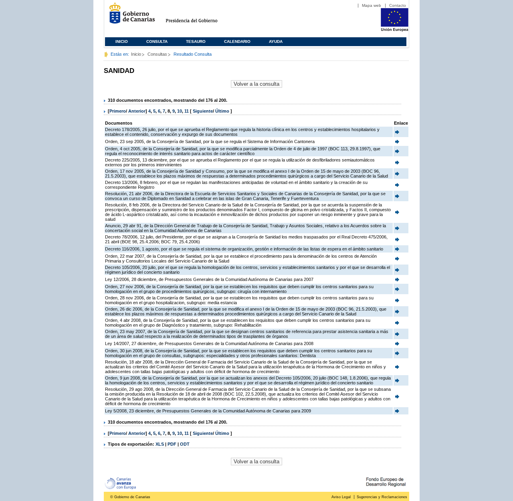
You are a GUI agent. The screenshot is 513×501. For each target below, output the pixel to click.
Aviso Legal (341, 497)
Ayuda (276, 41)
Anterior (136, 111)
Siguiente (203, 111)
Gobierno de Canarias (129, 16)
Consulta (157, 41)
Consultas (157, 54)
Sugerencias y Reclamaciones (382, 497)
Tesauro (196, 41)
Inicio (121, 41)
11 (186, 111)
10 (179, 111)
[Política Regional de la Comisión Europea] (394, 30)
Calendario (237, 41)
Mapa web (371, 5)
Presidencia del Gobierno (199, 16)
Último (222, 111)
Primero (117, 111)
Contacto (397, 5)
